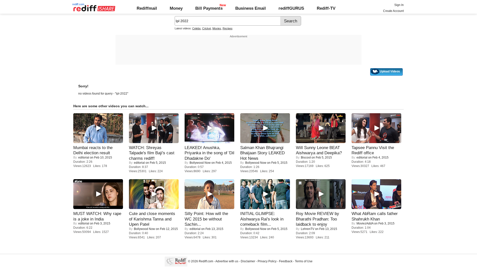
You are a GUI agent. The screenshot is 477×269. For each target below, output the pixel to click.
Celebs (196, 28)
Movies (216, 28)
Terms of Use (304, 261)
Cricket (206, 28)
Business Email (250, 8)
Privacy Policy (267, 261)
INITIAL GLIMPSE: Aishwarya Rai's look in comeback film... (261, 218)
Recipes (228, 28)
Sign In (399, 5)
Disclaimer (248, 261)
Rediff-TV (326, 8)
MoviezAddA (365, 223)
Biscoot (306, 157)
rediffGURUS (291, 8)
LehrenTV (307, 229)
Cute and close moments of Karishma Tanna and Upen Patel (152, 218)
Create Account (393, 11)
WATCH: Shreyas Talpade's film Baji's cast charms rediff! (151, 153)
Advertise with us (226, 261)
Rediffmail (147, 8)
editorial (83, 157)
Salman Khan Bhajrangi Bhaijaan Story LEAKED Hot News (262, 153)
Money (176, 8)
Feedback (285, 261)
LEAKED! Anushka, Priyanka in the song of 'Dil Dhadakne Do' (209, 153)
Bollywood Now (200, 162)
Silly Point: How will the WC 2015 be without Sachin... (206, 218)
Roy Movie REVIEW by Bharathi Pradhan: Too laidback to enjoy (317, 218)
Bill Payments (209, 8)
